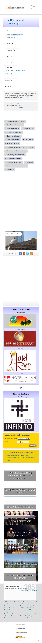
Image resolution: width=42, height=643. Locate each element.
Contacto (34, 590)
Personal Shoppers (13, 128)
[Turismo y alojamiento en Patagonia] (21, 628)
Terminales (10, 169)
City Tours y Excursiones (15, 34)
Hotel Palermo (21, 312)
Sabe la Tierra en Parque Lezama (21, 548)
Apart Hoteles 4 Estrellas (21, 606)
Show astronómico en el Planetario (20, 576)
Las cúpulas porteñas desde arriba (20, 491)
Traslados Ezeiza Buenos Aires (18, 616)
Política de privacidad (32, 641)
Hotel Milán (21, 374)
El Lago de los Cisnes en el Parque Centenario (21, 519)
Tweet (21, 107)
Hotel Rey (21, 348)
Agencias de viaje (23, 614)
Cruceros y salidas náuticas (16, 155)
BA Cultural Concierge (16, 21)
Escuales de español (22, 618)
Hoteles (24, 604)
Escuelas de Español (13, 136)
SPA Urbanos (29, 140)
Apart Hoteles (21, 608)
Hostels (29, 608)
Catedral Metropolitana (14, 234)
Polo (8, 460)
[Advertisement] (21, 196)
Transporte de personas (14, 162)
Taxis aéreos (33, 618)
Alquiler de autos (28, 128)
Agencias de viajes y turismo (16, 121)
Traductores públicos (13, 140)
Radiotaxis (29, 162)
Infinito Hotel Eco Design (21, 397)
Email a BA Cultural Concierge (15, 70)
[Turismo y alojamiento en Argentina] (21, 624)
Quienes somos (24, 590)
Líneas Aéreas (29, 147)
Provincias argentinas (29, 457)
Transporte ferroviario (13, 147)
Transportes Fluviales (14, 158)
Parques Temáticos (13, 143)
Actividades (25, 455)
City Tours (32, 616)
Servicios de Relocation (14, 132)
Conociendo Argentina (21, 452)
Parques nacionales (13, 457)
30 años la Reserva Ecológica (21, 564)
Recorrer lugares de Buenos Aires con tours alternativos (20, 475)
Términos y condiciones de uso (13, 641)
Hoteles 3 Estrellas (10, 602)
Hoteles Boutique (15, 604)
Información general (13, 455)
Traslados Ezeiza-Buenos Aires (17, 166)
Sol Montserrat (21, 329)
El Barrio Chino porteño (20, 507)
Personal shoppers (9, 618)
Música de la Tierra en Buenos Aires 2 (21, 534)
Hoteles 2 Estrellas (24, 602)
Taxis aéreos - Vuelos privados (16, 151)
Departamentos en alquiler (19, 610)
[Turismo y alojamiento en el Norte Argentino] (21, 636)
